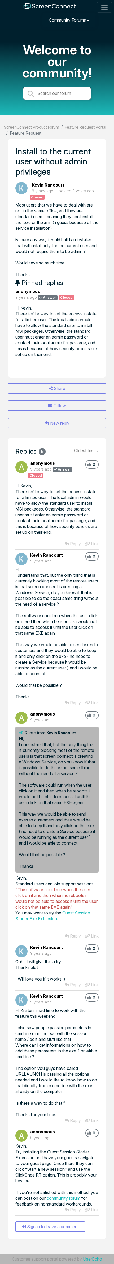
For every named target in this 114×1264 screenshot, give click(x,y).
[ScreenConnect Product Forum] (49, 7)
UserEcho (92, 1259)
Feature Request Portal (85, 127)
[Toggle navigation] (104, 7)
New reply (59, 423)
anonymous (27, 291)
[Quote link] (22, 733)
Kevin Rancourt (48, 185)
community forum (63, 1198)
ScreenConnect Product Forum (31, 127)
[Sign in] (103, 20)
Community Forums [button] (67, 20)
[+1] (89, 464)
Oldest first (85, 450)
